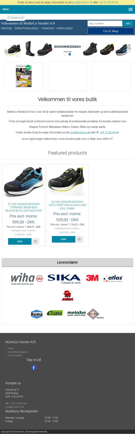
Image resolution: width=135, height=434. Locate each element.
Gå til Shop (110, 31)
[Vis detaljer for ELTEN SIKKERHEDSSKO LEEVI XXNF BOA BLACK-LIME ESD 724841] (67, 180)
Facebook (34, 368)
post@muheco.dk (82, 2)
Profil (11, 348)
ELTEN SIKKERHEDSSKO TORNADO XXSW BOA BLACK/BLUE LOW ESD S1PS (23, 207)
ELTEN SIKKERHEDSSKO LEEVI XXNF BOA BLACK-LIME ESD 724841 (67, 205)
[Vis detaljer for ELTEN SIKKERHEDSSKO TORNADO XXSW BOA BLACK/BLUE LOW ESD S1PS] (23, 181)
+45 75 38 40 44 (108, 2)
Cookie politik (15, 355)
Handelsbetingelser (18, 352)
